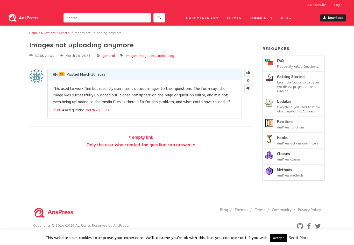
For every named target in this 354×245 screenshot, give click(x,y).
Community (261, 18)
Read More (298, 237)
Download (335, 18)
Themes (233, 18)
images (132, 56)
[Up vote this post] (248, 73)
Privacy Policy (309, 210)
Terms (260, 210)
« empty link (141, 137)
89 (61, 74)
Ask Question (317, 5)
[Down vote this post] (248, 88)
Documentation (202, 18)
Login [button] (338, 5)
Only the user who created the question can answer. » (141, 144)
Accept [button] (278, 238)
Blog (286, 18)
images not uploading (156, 56)
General (109, 56)
